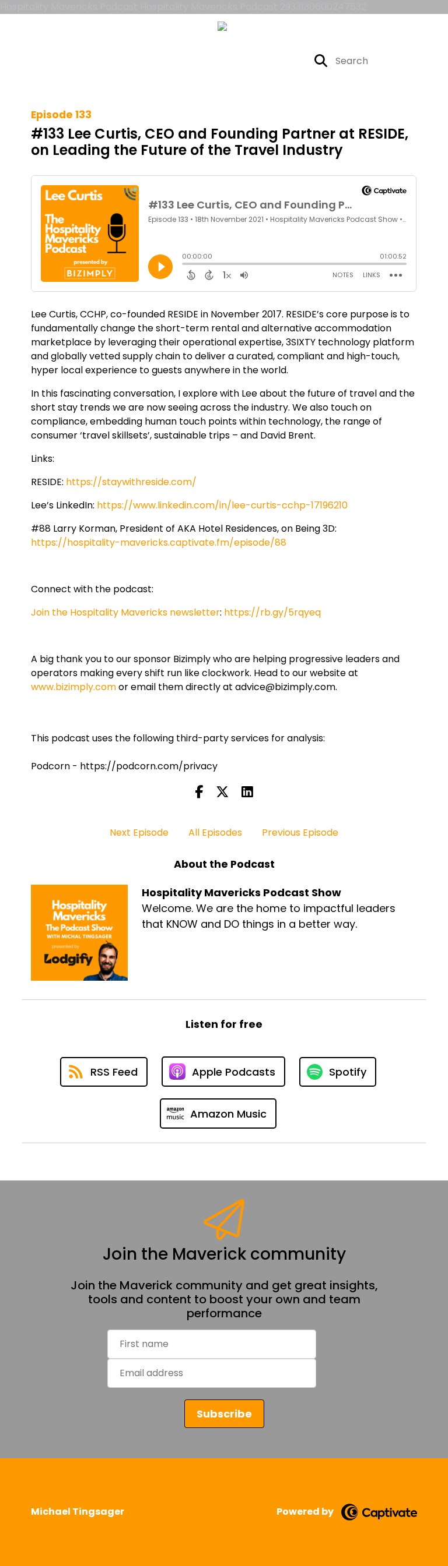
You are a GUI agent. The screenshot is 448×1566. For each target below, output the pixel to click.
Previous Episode (300, 832)
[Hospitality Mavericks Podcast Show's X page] (225, 61)
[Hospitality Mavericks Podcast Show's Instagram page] (253, 61)
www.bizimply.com (73, 687)
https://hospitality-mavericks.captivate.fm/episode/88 (158, 542)
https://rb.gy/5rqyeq (272, 612)
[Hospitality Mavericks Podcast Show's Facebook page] (205, 61)
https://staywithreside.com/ (131, 482)
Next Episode (139, 832)
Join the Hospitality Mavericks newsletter (125, 612)
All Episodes (215, 832)
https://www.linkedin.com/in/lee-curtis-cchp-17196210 (222, 505)
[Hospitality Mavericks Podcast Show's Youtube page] (282, 61)
